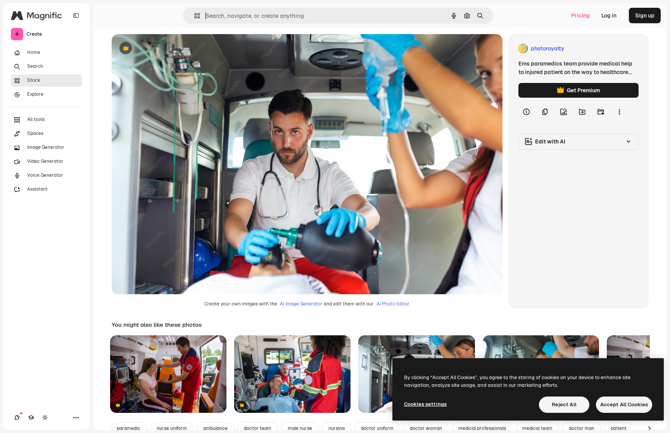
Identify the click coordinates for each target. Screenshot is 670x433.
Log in (608, 15)
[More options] (619, 111)
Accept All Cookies (624, 404)
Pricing (580, 15)
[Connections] (17, 417)
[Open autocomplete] (194, 16)
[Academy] (31, 417)
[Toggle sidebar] (76, 15)
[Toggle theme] (45, 417)
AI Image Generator (301, 304)
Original (161, 48)
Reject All (564, 404)
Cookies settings (425, 404)
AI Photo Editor (392, 304)
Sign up (644, 15)
